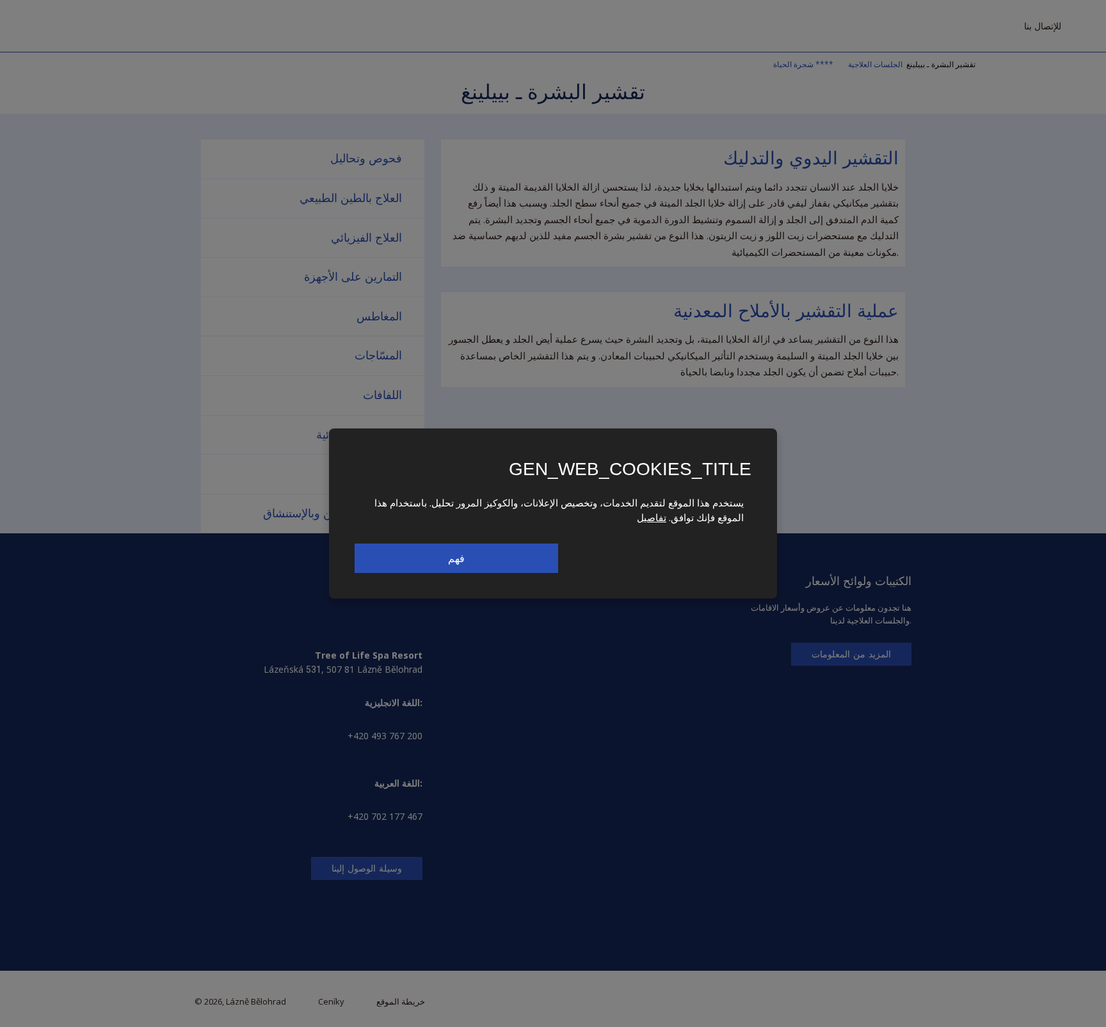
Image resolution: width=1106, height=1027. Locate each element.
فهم (456, 558)
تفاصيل (651, 517)
